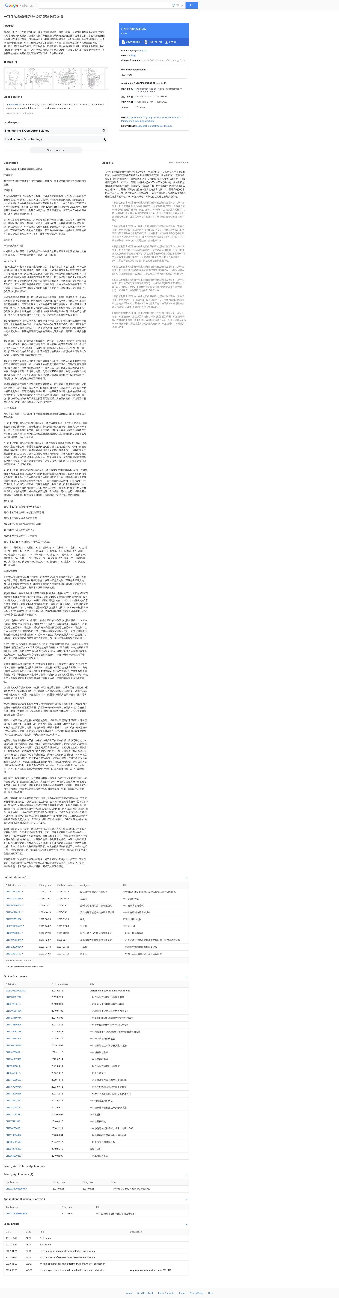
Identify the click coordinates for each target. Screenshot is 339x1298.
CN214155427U (14, 1107)
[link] (56, 106)
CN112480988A (14, 946)
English (143, 50)
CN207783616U (14, 1004)
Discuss (168, 126)
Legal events (154, 117)
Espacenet (141, 126)
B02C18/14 (15, 104)
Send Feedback (145, 1293)
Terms (182, 1293)
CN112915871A (14, 1017)
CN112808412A (14, 1031)
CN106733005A (14, 905)
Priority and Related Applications (137, 121)
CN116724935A (14, 1086)
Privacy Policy (196, 1293)
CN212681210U (14, 953)
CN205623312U (14, 1073)
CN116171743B (13, 1059)
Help (210, 1293)
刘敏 (133, 55)
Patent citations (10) (137, 117)
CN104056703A (14, 898)
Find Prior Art (155, 42)
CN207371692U (14, 1149)
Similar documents (171, 117)
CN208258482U (14, 1128)
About (129, 1293)
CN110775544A (14, 940)
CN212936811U (14, 1066)
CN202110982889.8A (16, 1188)
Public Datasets (166, 1293)
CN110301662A (14, 1045)
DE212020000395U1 (16, 990)
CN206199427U (14, 912)
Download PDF (133, 42)
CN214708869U (14, 1052)
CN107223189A (14, 919)
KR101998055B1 (14, 926)
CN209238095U (14, 933)
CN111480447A (14, 1135)
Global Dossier (155, 126)
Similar (172, 42)
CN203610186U (14, 891)
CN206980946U (14, 1155)
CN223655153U (14, 1142)
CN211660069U (14, 1080)
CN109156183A (14, 1011)
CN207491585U (14, 1121)
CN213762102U (14, 1100)
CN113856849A (14, 1024)
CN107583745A (14, 1038)
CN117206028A (14, 1093)
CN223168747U (14, 1114)
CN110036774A (14, 997)
